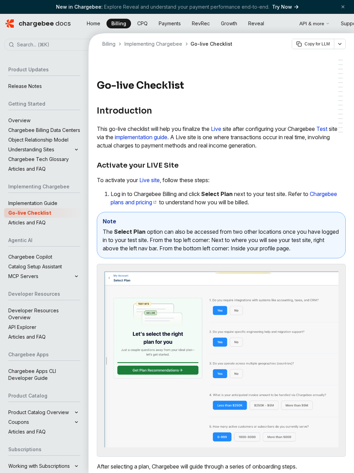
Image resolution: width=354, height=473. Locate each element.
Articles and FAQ (27, 169)
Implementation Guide (32, 203)
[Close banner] (342, 7)
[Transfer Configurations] (340, 73)
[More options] (339, 44)
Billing (118, 23)
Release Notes (25, 86)
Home (93, 23)
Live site (149, 180)
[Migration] (340, 132)
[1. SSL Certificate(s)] (340, 114)
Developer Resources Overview (33, 313)
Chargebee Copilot (30, 257)
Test (321, 128)
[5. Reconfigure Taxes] (340, 100)
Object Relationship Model (38, 140)
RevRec (201, 23)
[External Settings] (340, 109)
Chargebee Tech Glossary (38, 159)
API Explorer (22, 327)
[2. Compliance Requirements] (340, 118)
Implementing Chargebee (153, 44)
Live (216, 128)
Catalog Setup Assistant (35, 266)
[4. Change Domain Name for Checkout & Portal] (340, 96)
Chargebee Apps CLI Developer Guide (32, 374)
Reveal (256, 23)
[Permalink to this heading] (188, 85)
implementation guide (141, 137)
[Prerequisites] (340, 69)
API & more (311, 23)
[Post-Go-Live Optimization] (340, 127)
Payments (170, 23)
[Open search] (286, 22)
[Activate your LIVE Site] (340, 64)
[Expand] (76, 149)
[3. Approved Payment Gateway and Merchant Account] (340, 123)
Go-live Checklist (29, 213)
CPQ (142, 23)
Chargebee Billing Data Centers (44, 130)
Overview (19, 120)
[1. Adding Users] (340, 82)
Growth (229, 23)
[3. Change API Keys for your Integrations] (340, 91)
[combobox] (54, 45)
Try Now (282, 7)
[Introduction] (340, 60)
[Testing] (340, 105)
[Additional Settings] (340, 78)
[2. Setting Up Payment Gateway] (340, 87)
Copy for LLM (317, 44)
